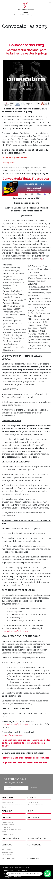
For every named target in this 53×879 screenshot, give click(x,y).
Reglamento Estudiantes (36, 805)
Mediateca (33, 817)
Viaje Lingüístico (36, 838)
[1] (42, 259)
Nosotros (7, 797)
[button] (47, 873)
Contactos (33, 859)
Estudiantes (9, 859)
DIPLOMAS (7, 811)
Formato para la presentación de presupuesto (25, 758)
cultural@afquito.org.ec (12, 735)
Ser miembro (34, 845)
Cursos (31, 797)
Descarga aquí (8, 162)
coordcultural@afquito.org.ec (15, 631)
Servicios (7, 845)
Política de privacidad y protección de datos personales (23, 873)
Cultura (6, 817)
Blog (30, 811)
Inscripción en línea (34, 802)
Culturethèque (10, 838)
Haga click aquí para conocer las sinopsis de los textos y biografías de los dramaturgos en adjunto (26, 743)
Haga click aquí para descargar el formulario (24, 763)
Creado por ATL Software (12, 877)
